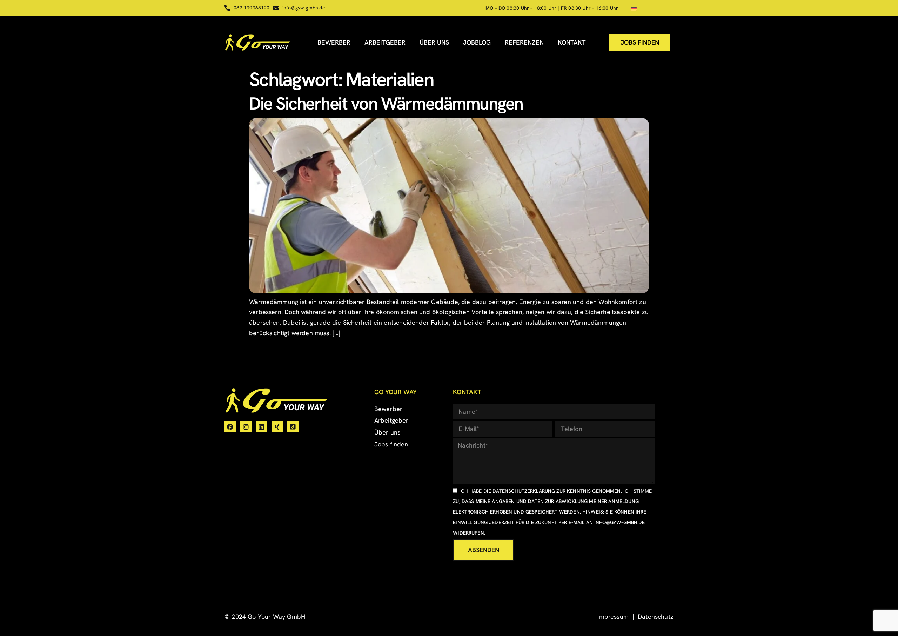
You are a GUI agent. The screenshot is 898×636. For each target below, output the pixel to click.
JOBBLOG (477, 42)
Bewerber (333, 42)
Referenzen (524, 42)
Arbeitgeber (385, 42)
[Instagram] (246, 426)
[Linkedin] (261, 426)
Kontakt (572, 42)
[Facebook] (230, 426)
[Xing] (277, 426)
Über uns (434, 42)
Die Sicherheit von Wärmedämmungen (386, 103)
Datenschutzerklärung (523, 491)
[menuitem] (634, 8)
